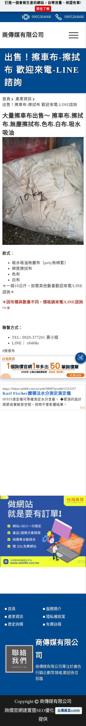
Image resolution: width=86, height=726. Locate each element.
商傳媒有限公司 (23, 35)
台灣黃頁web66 (68, 710)
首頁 (12, 609)
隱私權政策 (55, 617)
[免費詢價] (80, 357)
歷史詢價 (15, 624)
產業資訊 (15, 617)
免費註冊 (53, 624)
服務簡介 (53, 609)
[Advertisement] (43, 457)
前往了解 (43, 8)
